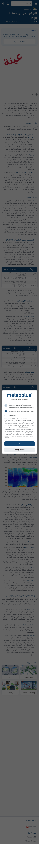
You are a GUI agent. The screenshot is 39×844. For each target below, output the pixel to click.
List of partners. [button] (23, 427)
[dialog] (19, 422)
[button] (19, 415)
